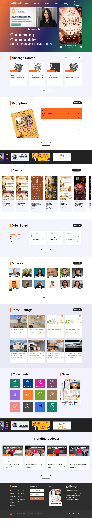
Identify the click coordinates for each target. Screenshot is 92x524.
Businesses (13, 499)
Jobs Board (47, 3)
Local (65, 3)
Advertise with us (22, 500)
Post (76, 103)
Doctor (12, 502)
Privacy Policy (22, 504)
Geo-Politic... (7, 455)
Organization (21, 490)
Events (27, 3)
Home (11, 490)
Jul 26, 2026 (52, 233)
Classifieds (36, 3)
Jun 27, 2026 (70, 233)
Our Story (20, 496)
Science (28, 455)
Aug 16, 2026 (35, 233)
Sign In (77, 3)
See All (45, 90)
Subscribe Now (37, 498)
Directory (57, 3)
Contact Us (21, 493)
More (79, 117)
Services (12, 505)
